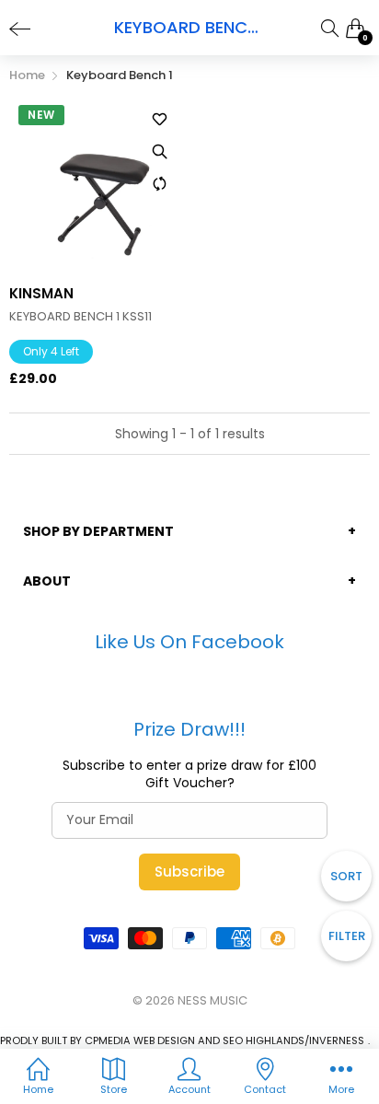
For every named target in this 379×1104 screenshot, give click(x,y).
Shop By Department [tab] (98, 531)
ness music (212, 1000)
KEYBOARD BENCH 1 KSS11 (80, 316)
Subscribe (189, 871)
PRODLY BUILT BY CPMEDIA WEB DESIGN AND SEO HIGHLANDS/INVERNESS (182, 1040)
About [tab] (47, 581)
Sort (346, 876)
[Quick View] (160, 151)
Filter (346, 936)
